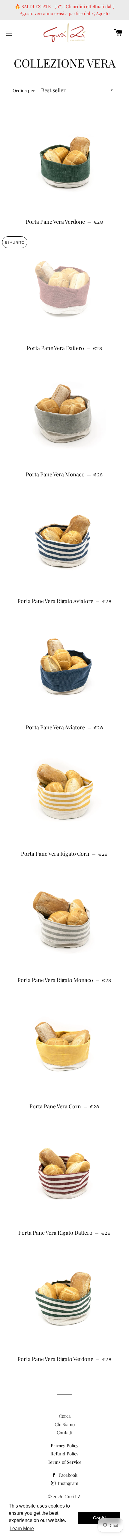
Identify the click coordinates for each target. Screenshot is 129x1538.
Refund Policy (64, 1454)
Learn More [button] (22, 1528)
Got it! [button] (99, 1517)
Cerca (64, 1416)
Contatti (64, 1432)
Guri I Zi (73, 1496)
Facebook (67, 1475)
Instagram (67, 1483)
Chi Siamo (65, 1424)
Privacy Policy (65, 1445)
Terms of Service (65, 1462)
